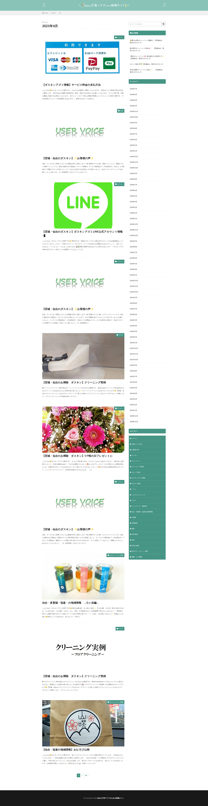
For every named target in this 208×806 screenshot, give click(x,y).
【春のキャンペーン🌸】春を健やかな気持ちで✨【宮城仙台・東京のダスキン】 (147, 57)
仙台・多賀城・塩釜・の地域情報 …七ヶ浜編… (70, 602)
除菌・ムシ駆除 (137, 557)
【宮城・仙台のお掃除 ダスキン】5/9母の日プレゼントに (77, 455)
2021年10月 (134, 359)
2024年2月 (133, 213)
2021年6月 (133, 382)
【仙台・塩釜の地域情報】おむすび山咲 (66, 749)
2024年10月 (134, 168)
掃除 (133, 529)
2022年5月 (133, 320)
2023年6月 (133, 258)
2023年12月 (134, 224)
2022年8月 (133, 303)
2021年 (53, 13)
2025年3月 (133, 139)
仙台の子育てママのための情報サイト (110, 798)
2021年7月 (133, 376)
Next (86, 775)
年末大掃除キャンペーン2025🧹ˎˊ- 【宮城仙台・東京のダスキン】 (147, 71)
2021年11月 (134, 354)
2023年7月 (133, 252)
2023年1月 (133, 275)
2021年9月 (133, 365)
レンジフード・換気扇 (139, 506)
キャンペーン (136, 461)
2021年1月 (133, 410)
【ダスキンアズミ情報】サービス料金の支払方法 (71, 84)
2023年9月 (133, 241)
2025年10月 (134, 117)
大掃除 (134, 517)
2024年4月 (133, 202)
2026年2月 (133, 106)
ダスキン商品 (136, 483)
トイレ (134, 489)
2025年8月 (133, 128)
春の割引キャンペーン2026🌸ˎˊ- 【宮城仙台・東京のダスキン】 (147, 49)
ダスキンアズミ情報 (116, 555)
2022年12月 (134, 280)
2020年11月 (134, 421)
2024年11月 (134, 162)
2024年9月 (133, 173)
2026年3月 (133, 100)
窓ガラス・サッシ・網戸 (140, 551)
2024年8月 (133, 179)
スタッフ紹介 (136, 472)
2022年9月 (133, 297)
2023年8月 (133, 247)
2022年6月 (133, 314)
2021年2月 (133, 405)
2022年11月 (134, 286)
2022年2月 (133, 337)
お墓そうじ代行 (137, 444)
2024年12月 (134, 156)
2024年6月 (133, 190)
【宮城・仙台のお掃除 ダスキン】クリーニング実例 (74, 382)
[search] (163, 24)
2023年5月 (133, 264)
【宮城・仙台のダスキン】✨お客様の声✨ (68, 158)
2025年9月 (133, 123)
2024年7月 (133, 185)
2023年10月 (134, 235)
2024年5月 (133, 196)
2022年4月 (133, 326)
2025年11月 (134, 111)
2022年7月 (133, 309)
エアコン (120, 37)
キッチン (120, 408)
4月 (60, 13)
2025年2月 (133, 145)
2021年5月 (133, 388)
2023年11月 (134, 230)
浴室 (121, 111)
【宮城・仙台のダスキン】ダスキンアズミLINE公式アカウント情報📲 (82, 233)
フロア (121, 335)
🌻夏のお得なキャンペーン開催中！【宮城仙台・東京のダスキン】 (146, 41)
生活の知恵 (135, 545)
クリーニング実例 (138, 466)
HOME (46, 13)
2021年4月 (133, 393)
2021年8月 (133, 371)
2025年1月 (133, 151)
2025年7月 (133, 134)
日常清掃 (135, 534)
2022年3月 (133, 331)
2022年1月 (133, 343)
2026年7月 (133, 89)
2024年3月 (133, 207)
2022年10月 (134, 292)
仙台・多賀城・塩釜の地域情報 (142, 512)
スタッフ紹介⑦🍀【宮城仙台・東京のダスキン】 (146, 64)
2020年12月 (134, 416)
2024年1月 (133, 218)
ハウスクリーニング (138, 495)
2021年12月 (134, 348)
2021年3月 (133, 399)
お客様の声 (135, 450)
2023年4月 (133, 269)
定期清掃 (135, 523)
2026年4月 (133, 94)
